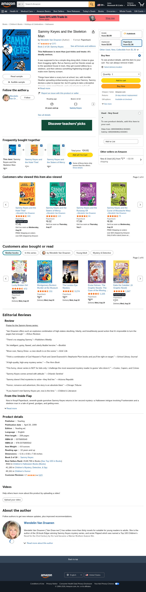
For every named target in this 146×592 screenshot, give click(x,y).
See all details (44, 115)
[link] (34, 150)
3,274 (77, 291)
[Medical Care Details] (34, 11)
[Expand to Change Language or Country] (104, 5)
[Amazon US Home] (46, 576)
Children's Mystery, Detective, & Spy (31, 467)
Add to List (110, 141)
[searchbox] (56, 4)
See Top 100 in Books (51, 461)
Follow (27, 97)
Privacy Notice (51, 584)
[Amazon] (8, 4)
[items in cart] (141, 4)
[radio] (110, 34)
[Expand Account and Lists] (124, 5)
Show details (78, 168)
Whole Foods (125, 11)
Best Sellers (58, 11)
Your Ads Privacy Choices (104, 584)
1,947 (127, 291)
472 (25, 289)
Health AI (14, 11)
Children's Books (16, 24)
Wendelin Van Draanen (51, 40)
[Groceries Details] (116, 11)
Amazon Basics (44, 11)
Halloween (49, 24)
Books (101, 11)
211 (50, 291)
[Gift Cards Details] (144, 11)
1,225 (102, 294)
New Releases (73, 11)
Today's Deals (89, 11)
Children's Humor (23, 471)
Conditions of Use (37, 584)
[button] (4, 11)
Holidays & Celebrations (34, 24)
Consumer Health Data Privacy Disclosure (75, 584)
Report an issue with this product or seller (60, 93)
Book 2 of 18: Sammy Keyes (50, 47)
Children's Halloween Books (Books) (29, 464)
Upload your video (12, 500)
